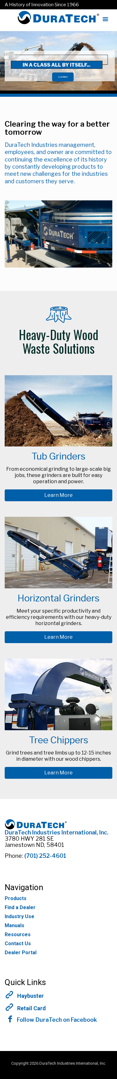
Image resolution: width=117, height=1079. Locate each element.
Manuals (14, 925)
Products (16, 898)
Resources (18, 934)
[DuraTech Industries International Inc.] (58, 20)
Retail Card (31, 1008)
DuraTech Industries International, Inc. (56, 832)
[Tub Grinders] (58, 445)
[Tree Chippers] (58, 728)
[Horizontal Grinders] (58, 587)
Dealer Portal (21, 952)
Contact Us (18, 943)
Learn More (58, 495)
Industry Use (19, 916)
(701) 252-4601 (45, 855)
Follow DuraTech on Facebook (56, 1019)
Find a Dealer (20, 907)
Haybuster (30, 996)
